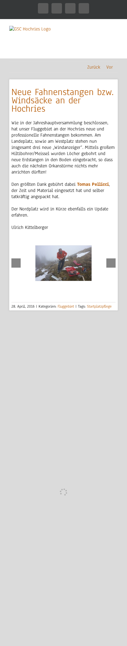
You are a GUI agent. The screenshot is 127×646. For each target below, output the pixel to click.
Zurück (93, 67)
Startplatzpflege (99, 306)
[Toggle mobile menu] (115, 49)
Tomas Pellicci (93, 184)
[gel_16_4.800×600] (63, 263)
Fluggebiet (66, 306)
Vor (109, 67)
